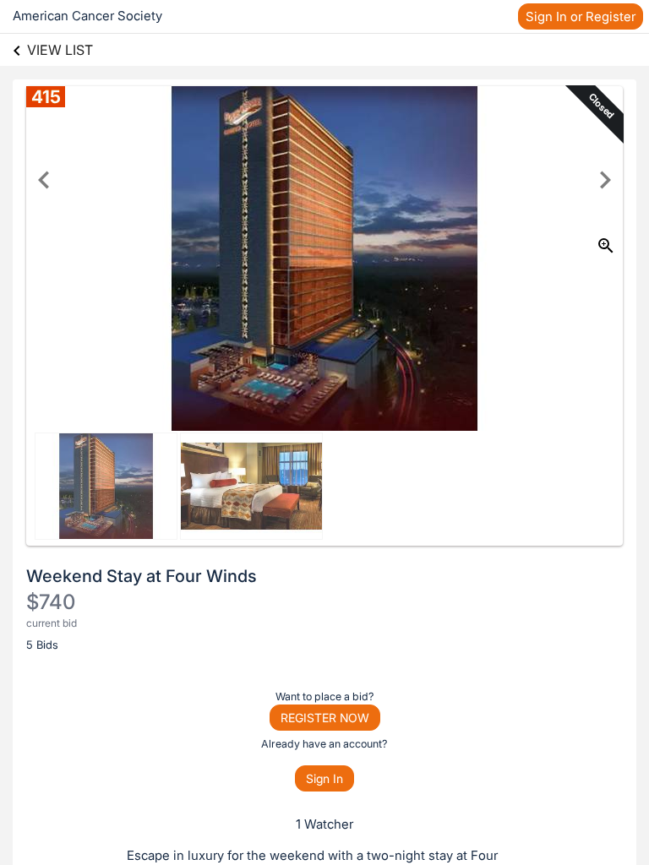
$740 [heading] (50, 602)
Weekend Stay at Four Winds (141, 576)
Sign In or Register (580, 16)
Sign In (324, 778)
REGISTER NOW (325, 717)
